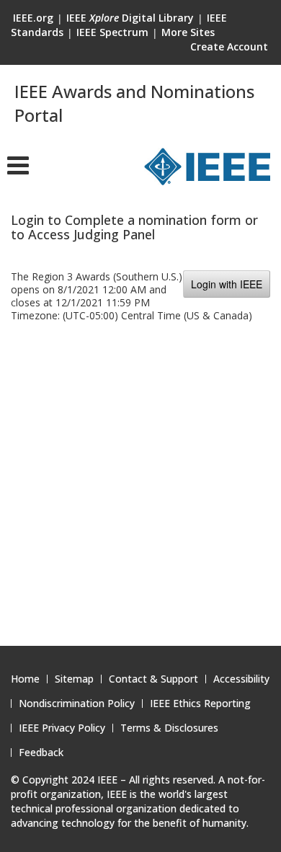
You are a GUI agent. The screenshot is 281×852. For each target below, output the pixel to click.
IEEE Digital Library (130, 18)
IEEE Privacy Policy (62, 728)
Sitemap (74, 679)
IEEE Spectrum (112, 32)
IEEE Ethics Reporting (200, 703)
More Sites (188, 32)
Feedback (41, 752)
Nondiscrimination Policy (77, 703)
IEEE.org (33, 18)
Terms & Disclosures (169, 728)
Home (25, 679)
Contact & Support (153, 679)
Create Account (229, 46)
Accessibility (241, 679)
